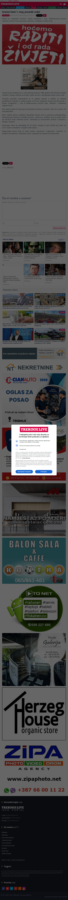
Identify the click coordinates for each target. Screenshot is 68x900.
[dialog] (34, 450)
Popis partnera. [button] (26, 458)
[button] (34, 449)
